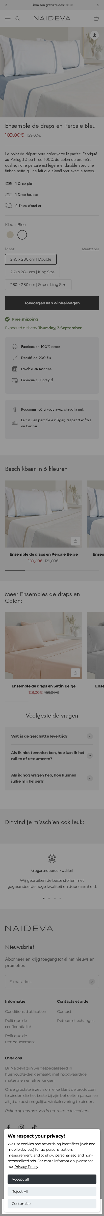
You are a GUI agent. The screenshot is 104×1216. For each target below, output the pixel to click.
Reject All (20, 1191)
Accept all (20, 1179)
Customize (21, 1203)
